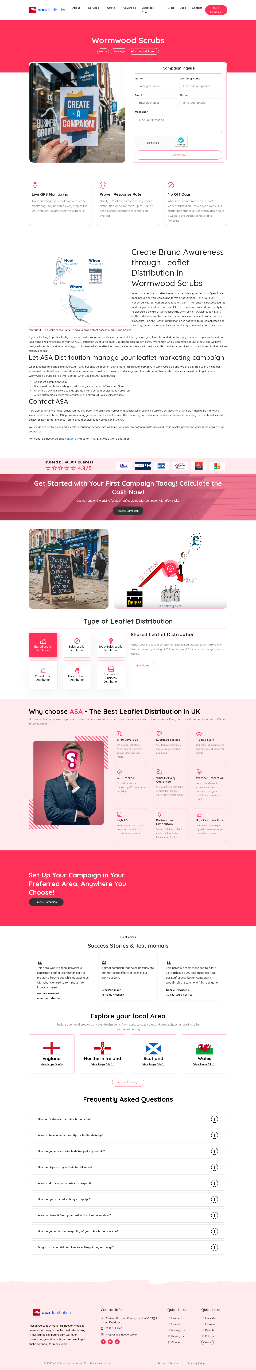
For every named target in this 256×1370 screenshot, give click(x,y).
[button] (77, 7)
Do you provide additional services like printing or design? (76, 1247)
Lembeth (176, 1318)
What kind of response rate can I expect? (64, 1183)
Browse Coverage (128, 1082)
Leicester (210, 1318)
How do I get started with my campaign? (64, 1199)
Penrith (209, 1330)
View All (207, 1342)
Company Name (190, 78)
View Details (142, 665)
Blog (171, 7)
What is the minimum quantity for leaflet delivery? (70, 1135)
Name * (139, 78)
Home (103, 51)
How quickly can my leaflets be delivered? (65, 1167)
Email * (139, 95)
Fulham (209, 1336)
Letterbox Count (148, 10)
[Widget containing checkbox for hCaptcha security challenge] (161, 142)
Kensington (178, 1336)
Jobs (183, 7)
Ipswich (175, 1324)
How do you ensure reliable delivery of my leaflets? (71, 1151)
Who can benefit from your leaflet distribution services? (74, 1215)
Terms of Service (168, 1363)
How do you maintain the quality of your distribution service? (78, 1231)
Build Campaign (216, 10)
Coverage (129, 7)
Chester (176, 1342)
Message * (141, 111)
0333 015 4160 (113, 1328)
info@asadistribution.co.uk (121, 1334)
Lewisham (211, 1324)
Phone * (184, 95)
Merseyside (178, 1330)
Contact (197, 7)
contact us (71, 438)
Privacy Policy (196, 1363)
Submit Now (179, 154)
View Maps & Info (52, 1064)
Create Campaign (128, 510)
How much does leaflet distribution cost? (64, 1119)
